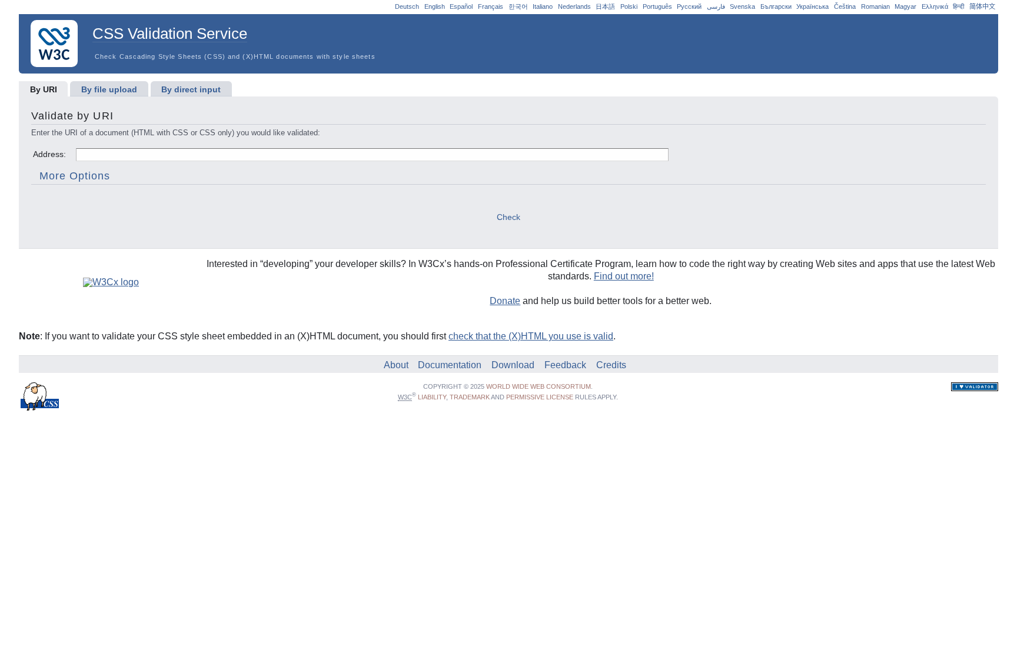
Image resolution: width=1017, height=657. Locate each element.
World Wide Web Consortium (538, 386)
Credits (611, 365)
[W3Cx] (106, 282)
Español (461, 6)
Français (490, 6)
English (434, 6)
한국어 (518, 6)
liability (432, 397)
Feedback (565, 365)
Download (512, 365)
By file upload (109, 89)
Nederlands (574, 6)
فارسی (716, 6)
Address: (50, 154)
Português (657, 6)
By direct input (191, 89)
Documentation (449, 365)
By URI (43, 89)
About (396, 365)
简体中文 (982, 6)
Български (776, 6)
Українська (812, 6)
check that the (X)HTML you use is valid (530, 336)
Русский (689, 6)
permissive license (539, 397)
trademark (470, 397)
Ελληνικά (935, 6)
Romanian (875, 6)
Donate (505, 301)
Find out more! (624, 276)
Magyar (905, 6)
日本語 (605, 6)
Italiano (543, 6)
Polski (628, 6)
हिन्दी (958, 6)
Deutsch (407, 6)
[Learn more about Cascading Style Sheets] (40, 407)
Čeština (845, 6)
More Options (75, 176)
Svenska (742, 6)
